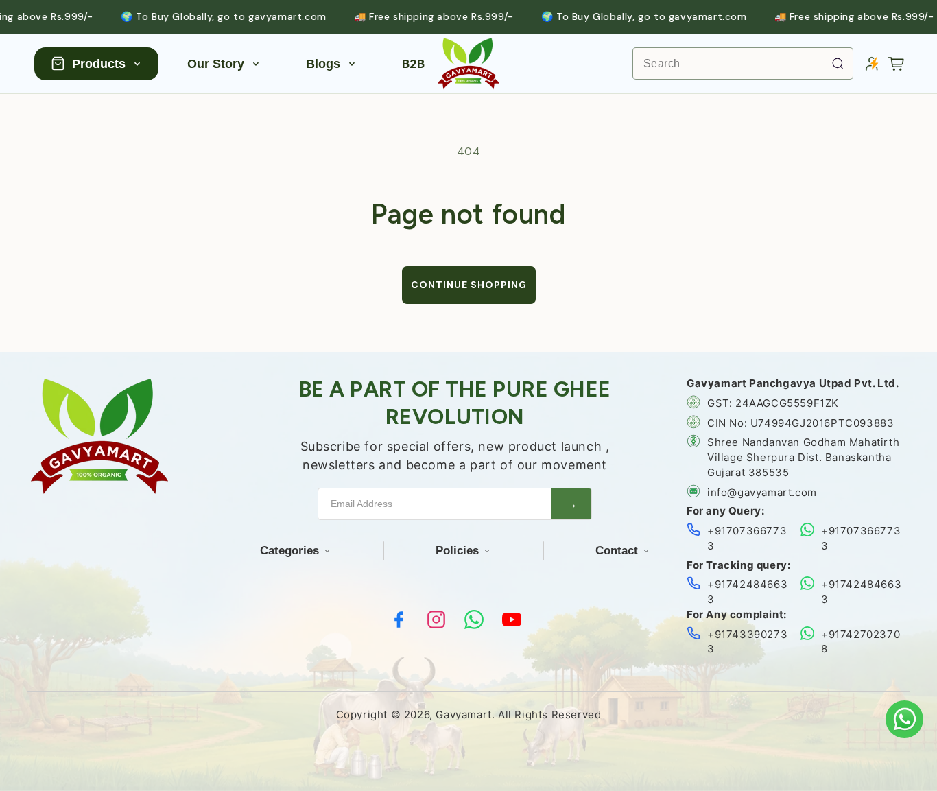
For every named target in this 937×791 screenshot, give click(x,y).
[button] (896, 64)
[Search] (837, 63)
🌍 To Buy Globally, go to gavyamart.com (204, 16)
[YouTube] (511, 619)
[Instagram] (436, 619)
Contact (616, 550)
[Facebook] (398, 619)
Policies (457, 550)
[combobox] (743, 63)
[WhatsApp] (474, 619)
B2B (413, 64)
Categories (289, 550)
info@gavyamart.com (762, 492)
